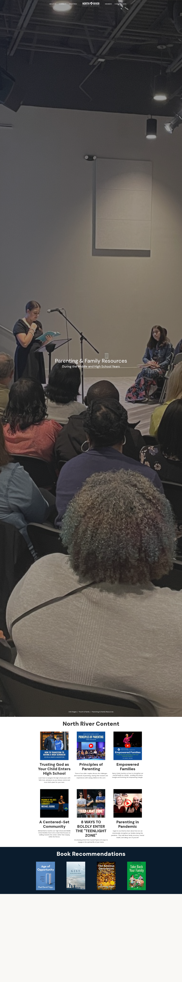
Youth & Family (84, 712)
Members (108, 4)
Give (124, 4)
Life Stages (73, 712)
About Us (52, 4)
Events (117, 4)
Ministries (73, 4)
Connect (62, 4)
